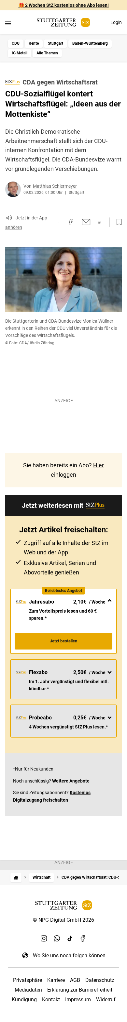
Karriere (56, 980)
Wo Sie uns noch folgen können (69, 955)
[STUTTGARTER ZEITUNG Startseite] (63, 22)
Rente (34, 43)
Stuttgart (55, 43)
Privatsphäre (27, 980)
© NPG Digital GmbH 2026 (63, 920)
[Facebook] (83, 938)
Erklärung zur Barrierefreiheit (79, 990)
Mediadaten (28, 990)
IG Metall (19, 53)
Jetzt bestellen (63, 641)
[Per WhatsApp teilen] (100, 222)
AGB (75, 980)
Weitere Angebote (71, 780)
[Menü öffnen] (8, 23)
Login (116, 22)
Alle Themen (47, 53)
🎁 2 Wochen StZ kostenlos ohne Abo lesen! (64, 5)
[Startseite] (15, 877)
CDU (16, 43)
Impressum (78, 999)
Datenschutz (99, 980)
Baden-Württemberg (90, 43)
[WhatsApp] (57, 938)
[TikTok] (70, 938)
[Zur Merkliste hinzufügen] (117, 222)
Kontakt (51, 999)
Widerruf (106, 999)
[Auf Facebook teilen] (70, 222)
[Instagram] (44, 938)
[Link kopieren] (58, 222)
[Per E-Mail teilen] (86, 222)
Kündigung (24, 999)
